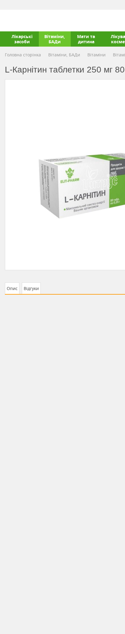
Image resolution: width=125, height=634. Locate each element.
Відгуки (31, 288)
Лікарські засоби (22, 39)
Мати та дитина (86, 39)
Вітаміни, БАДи (54, 39)
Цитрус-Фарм (19, 20)
